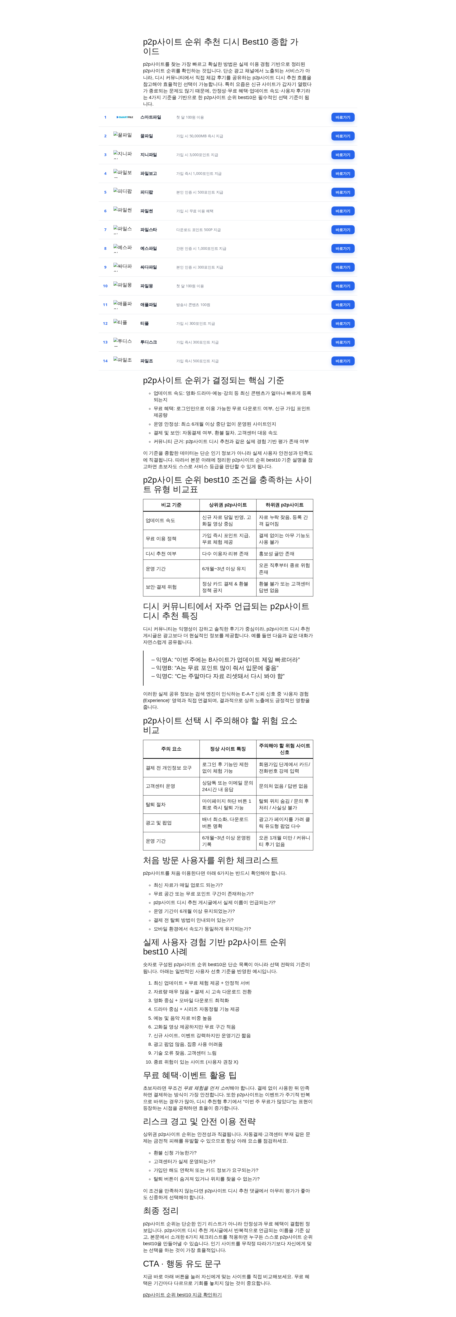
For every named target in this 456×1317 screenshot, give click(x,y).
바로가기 (343, 117)
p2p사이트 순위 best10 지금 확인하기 (182, 1294)
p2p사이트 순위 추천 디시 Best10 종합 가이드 (220, 46)
